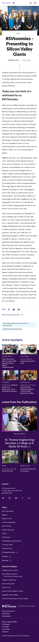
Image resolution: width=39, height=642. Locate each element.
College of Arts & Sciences (10, 570)
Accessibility (5, 627)
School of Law (6, 587)
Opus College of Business (12, 575)
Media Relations (6, 616)
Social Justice (6, 537)
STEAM (4, 533)
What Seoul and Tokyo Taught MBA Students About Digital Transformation (9, 363)
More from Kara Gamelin (11, 315)
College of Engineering (9, 580)
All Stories (5, 560)
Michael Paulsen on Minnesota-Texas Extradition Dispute (9, 388)
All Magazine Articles (8, 552)
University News (7, 548)
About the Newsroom (8, 611)
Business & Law (7, 518)
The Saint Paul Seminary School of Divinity (15, 598)
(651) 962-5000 (7, 493)
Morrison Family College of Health (12, 591)
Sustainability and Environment (11, 541)
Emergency (5, 631)
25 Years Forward (9, 470)
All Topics (5, 556)
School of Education (8, 583)
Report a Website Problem (9, 622)
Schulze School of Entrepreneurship (12, 329)
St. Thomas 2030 (7, 544)
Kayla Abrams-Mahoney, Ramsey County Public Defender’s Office (28, 389)
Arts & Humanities (7, 511)
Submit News (6, 613)
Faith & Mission (7, 526)
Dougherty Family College (10, 595)
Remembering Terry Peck (28, 361)
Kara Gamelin (27, 60)
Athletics (4, 515)
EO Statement (6, 624)
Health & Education (8, 530)
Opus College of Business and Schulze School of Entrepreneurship (15, 324)
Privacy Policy (6, 629)
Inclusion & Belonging (8, 522)
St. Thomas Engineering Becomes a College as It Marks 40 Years (19, 443)
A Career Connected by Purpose (28, 470)
